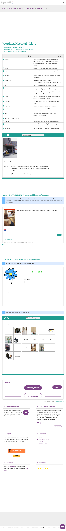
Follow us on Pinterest (13, 395)
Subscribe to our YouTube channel (33, 395)
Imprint (54, 527)
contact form (11, 466)
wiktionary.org (60, 401)
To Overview (57, 426)
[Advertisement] (33, 25)
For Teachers (34, 527)
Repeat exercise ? (9, 245)
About (2, 527)
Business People (43, 443)
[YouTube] (38, 422)
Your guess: (27, 279)
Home (3, 8)
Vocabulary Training (19, 49)
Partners (33, 529)
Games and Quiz (15, 51)
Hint (5, 239)
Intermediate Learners (44, 439)
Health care (30, 8)
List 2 (56, 387)
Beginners (41, 437)
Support (23, 527)
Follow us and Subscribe (12, 527)
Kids (40, 445)
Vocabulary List (14, 47)
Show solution (9, 239)
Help (28, 527)
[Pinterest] (40, 422)
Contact (48, 527)
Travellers (41, 441)
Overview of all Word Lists (33, 387)
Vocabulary (12, 8)
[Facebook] (43, 422)
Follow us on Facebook (53, 395)
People (21, 8)
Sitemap (42, 527)
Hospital (39, 8)
